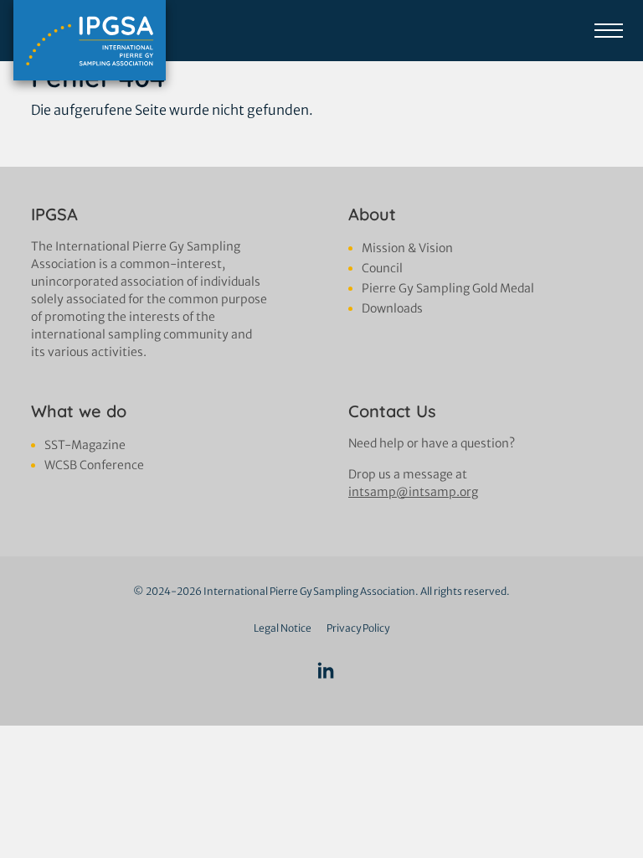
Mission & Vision (407, 248)
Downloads (392, 308)
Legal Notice (282, 628)
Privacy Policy (358, 628)
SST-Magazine (85, 444)
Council (382, 268)
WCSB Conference (94, 465)
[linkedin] (326, 671)
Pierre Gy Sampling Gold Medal (448, 288)
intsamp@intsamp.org (413, 491)
